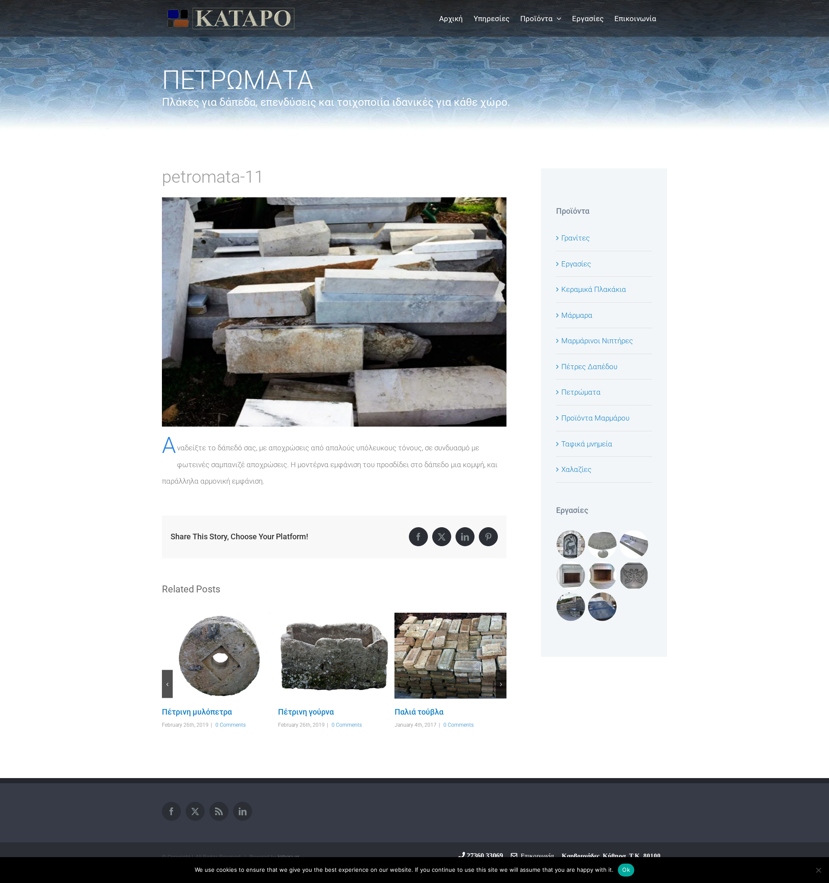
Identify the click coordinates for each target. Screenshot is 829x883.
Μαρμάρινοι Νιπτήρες (597, 340)
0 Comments (230, 725)
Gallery (230, 655)
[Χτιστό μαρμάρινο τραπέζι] (571, 606)
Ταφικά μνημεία (586, 444)
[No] (818, 870)
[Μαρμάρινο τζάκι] (571, 575)
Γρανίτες (575, 238)
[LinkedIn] (242, 811)
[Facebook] (171, 811)
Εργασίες (576, 264)
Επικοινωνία (535, 855)
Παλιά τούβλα (321, 655)
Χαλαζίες (576, 469)
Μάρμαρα (576, 315)
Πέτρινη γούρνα (205, 655)
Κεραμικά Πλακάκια (593, 289)
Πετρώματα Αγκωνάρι (438, 668)
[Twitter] (195, 811)
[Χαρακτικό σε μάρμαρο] (634, 575)
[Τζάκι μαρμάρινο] (602, 575)
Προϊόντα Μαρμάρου (595, 418)
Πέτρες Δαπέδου (589, 366)
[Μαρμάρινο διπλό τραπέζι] (602, 606)
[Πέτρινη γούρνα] (218, 656)
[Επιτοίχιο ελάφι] (571, 544)
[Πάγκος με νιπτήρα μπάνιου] (634, 544)
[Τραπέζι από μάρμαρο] (602, 544)
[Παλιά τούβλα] (334, 656)
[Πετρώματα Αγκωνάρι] (450, 669)
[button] (167, 684)
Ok (626, 869)
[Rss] (218, 811)
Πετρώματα (581, 392)
